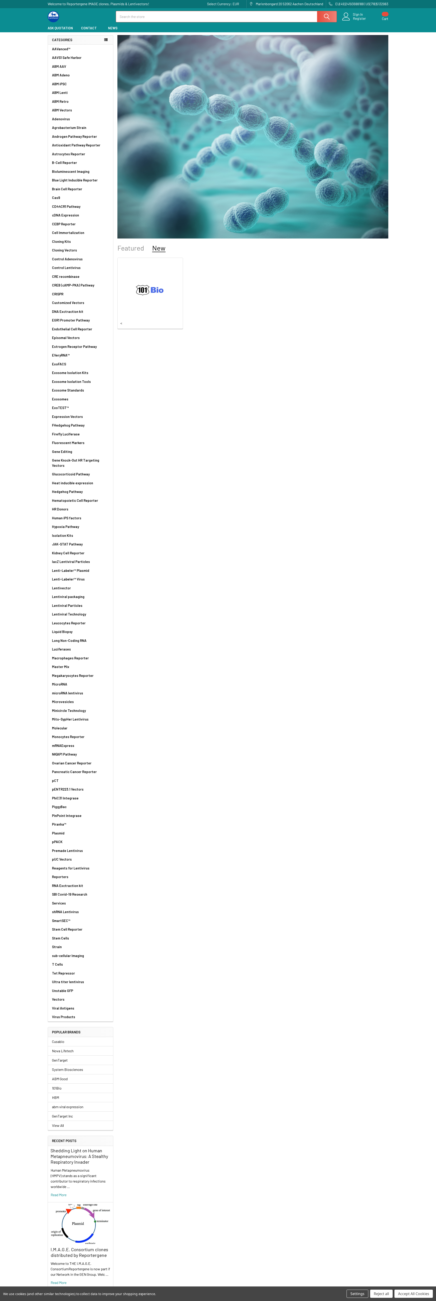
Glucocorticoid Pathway (71, 474)
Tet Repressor (63, 973)
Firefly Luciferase (66, 434)
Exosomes (60, 399)
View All (58, 1125)
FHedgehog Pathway (68, 425)
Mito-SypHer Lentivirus (70, 719)
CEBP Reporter (64, 224)
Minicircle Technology (69, 710)
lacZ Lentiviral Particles (71, 562)
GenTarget (60, 1060)
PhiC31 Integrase (65, 798)
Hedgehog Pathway (67, 492)
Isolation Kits (62, 535)
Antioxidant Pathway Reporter (76, 145)
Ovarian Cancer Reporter (72, 763)
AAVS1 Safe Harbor (67, 57)
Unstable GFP (62, 991)
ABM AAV (59, 66)
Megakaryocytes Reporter (73, 675)
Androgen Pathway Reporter (74, 136)
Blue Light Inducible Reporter (75, 180)
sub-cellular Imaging (68, 956)
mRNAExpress (63, 745)
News (112, 28)
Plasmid (58, 833)
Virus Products (63, 1017)
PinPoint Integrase (67, 816)
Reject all (381, 1293)
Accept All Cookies (413, 1293)
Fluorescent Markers (68, 443)
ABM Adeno (61, 75)
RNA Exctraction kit (67, 886)
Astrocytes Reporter (68, 154)
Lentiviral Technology (69, 614)
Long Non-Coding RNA (69, 640)
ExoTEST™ (60, 408)
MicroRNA (59, 684)
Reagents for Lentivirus (70, 868)
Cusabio (58, 1041)
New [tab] (159, 248)
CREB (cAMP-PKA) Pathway (73, 285)
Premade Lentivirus (67, 851)
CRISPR (57, 294)
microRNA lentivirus (67, 693)
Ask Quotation (60, 28)
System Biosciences (67, 1069)
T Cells (57, 964)
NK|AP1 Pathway (64, 754)
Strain (57, 947)
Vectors (58, 999)
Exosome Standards (68, 390)
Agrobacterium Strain (69, 128)
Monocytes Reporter (68, 737)
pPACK (57, 842)
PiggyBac (59, 807)
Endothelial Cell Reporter (72, 329)
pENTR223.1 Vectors (68, 789)
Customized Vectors (68, 303)
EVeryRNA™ (61, 355)
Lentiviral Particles (67, 605)
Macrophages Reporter (70, 658)
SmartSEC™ (61, 921)
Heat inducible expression (72, 483)
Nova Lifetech (63, 1051)
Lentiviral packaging (68, 597)
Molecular (59, 728)
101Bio (57, 1088)
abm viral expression (67, 1107)
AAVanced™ (61, 49)
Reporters (60, 877)
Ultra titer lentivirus (68, 982)
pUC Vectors (62, 859)
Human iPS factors (66, 518)
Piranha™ (59, 824)
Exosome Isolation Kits (70, 373)
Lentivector (61, 588)
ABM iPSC (59, 84)
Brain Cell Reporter (67, 189)
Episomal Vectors (66, 338)
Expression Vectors (67, 416)
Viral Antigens (63, 1008)
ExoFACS (59, 364)
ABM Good (60, 1079)
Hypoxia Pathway (65, 527)
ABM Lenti (60, 92)
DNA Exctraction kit (67, 311)
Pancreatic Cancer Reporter (74, 772)
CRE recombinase (65, 276)
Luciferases (61, 649)
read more (59, 1195)
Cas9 (56, 198)
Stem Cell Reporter (67, 929)
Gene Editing (62, 452)
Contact (89, 28)
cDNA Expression (65, 215)
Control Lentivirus (66, 268)
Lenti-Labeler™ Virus (68, 579)
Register (359, 18)
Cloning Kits (61, 241)
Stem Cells (60, 938)
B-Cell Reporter (64, 163)
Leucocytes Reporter (69, 623)
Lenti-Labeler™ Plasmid (70, 570)
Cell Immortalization (68, 233)
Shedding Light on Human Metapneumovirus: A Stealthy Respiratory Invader (79, 1156)
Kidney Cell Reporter (68, 553)
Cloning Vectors (64, 250)
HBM (55, 1097)
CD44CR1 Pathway (66, 206)
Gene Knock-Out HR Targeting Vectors (75, 462)
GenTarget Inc (62, 1116)
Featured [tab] (130, 248)
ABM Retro (60, 101)
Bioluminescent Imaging (70, 171)
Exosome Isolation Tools (71, 381)
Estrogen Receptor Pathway (74, 346)
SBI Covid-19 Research (69, 894)
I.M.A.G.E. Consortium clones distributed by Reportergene (79, 1252)
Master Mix (60, 667)
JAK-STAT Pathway (67, 544)
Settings (357, 1293)
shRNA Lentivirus (65, 912)
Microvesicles (63, 702)
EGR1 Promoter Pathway (71, 320)
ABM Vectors (62, 110)
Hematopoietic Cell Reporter (75, 500)
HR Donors (60, 509)
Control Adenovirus (67, 259)
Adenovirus (61, 119)
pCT (55, 781)
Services (59, 903)
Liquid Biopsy (62, 632)
